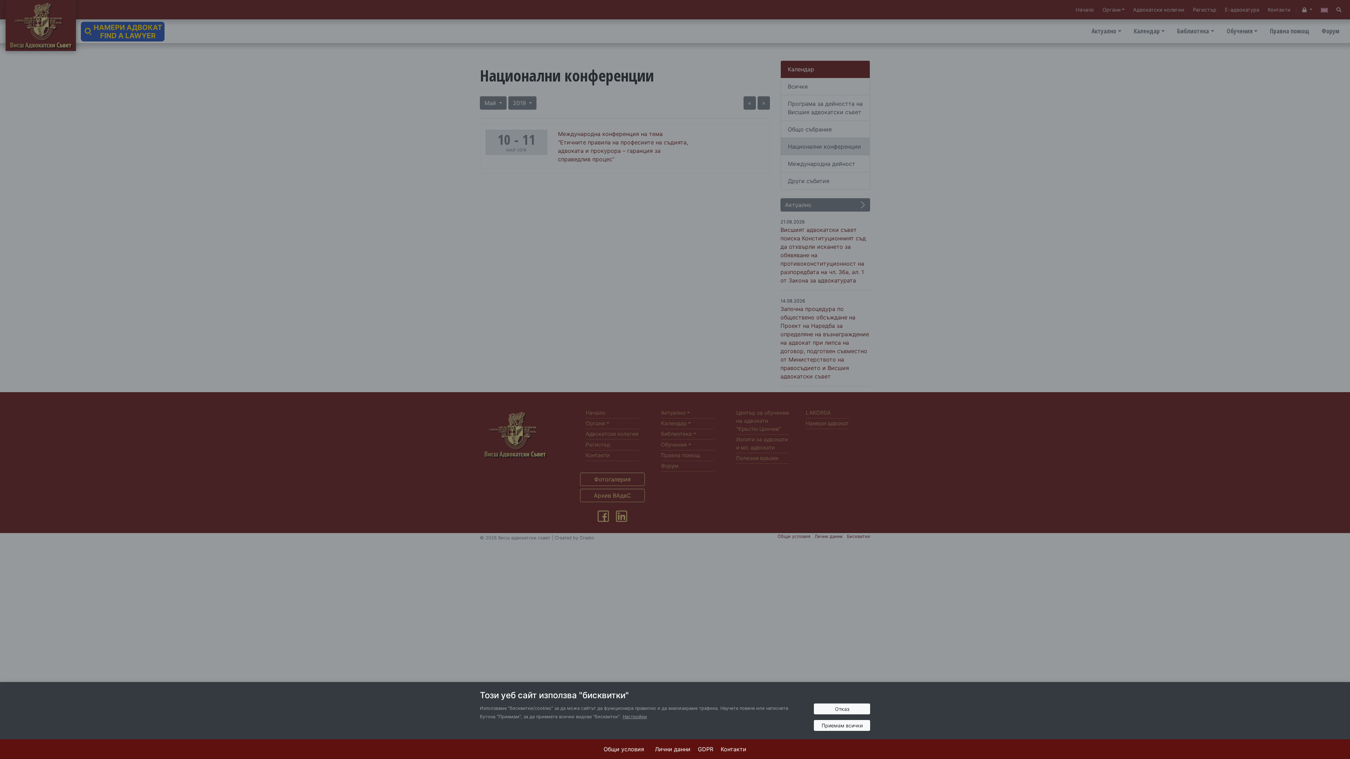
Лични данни (672, 749)
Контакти (733, 749)
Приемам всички (842, 725)
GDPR (705, 749)
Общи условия (624, 749)
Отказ (842, 709)
